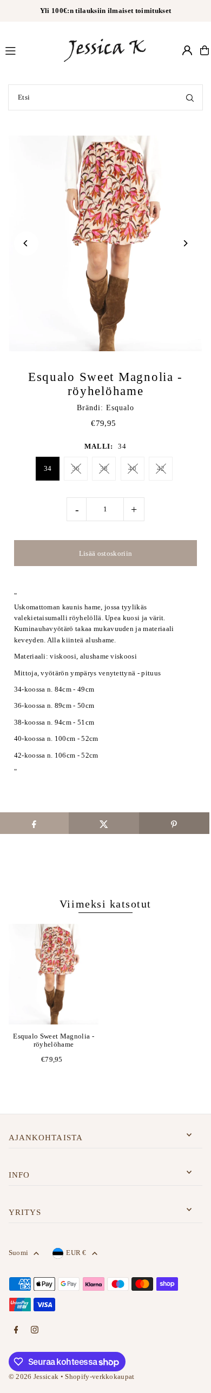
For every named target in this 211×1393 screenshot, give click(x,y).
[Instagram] (34, 1330)
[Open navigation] (28, 50)
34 (48, 468)
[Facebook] (16, 1330)
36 (76, 468)
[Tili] (187, 50)
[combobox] (105, 97)
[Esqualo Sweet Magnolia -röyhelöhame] (54, 974)
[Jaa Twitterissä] (104, 823)
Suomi (19, 1253)
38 (104, 468)
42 (161, 468)
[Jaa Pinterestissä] (174, 823)
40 (132, 468)
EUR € (76, 1253)
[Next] (185, 243)
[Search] (190, 97)
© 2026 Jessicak (34, 1377)
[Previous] (26, 243)
